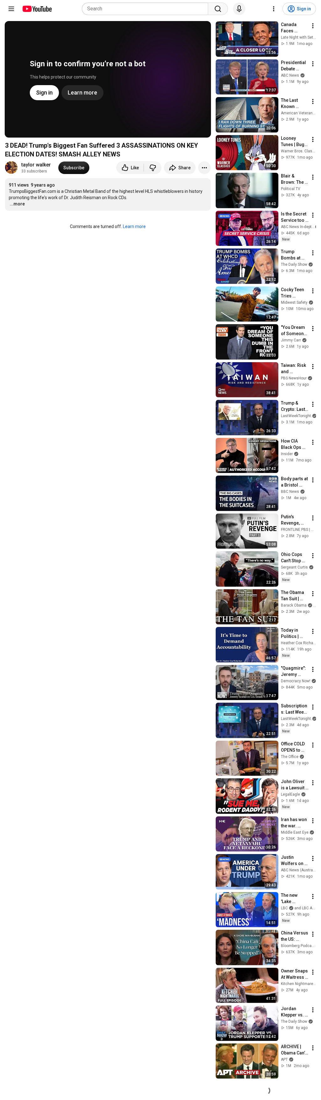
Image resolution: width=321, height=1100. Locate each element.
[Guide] (11, 9)
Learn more (134, 226)
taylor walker (36, 165)
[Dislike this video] (152, 167)
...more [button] (17, 203)
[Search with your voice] (239, 9)
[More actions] (204, 167)
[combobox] (147, 9)
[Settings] (273, 9)
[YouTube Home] (37, 9)
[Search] (218, 9)
